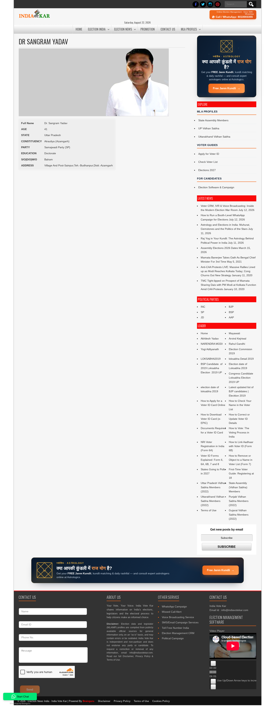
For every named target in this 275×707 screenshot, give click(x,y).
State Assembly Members (213, 120)
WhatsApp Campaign (174, 606)
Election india (97, 29)
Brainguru (88, 701)
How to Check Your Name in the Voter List (240, 405)
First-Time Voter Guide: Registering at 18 (241, 473)
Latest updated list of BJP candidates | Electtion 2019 (241, 391)
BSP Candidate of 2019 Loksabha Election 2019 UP (212, 368)
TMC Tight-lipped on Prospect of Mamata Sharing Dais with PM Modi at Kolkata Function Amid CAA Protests (228, 285)
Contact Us (168, 29)
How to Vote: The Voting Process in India (239, 432)
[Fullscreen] (213, 686)
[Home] (34, 17)
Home (79, 29)
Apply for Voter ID (208, 153)
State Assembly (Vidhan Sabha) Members (238, 487)
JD (202, 317)
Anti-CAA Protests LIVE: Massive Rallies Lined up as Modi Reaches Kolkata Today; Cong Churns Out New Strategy (228, 271)
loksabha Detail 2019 (241, 358)
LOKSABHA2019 (211, 358)
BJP (231, 306)
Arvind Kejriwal (237, 338)
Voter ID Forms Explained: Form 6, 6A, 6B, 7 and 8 (212, 460)
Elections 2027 (207, 170)
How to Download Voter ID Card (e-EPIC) (211, 418)
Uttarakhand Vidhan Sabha (214, 136)
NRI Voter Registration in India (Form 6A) (212, 446)
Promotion (147, 29)
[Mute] (213, 681)
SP (202, 312)
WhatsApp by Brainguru (20, 704)
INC (203, 306)
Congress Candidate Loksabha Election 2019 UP (241, 377)
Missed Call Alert (171, 611)
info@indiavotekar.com (141, 652)
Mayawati (234, 333)
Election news (123, 29)
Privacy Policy (142, 656)
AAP (231, 317)
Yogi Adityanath (210, 349)
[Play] (213, 663)
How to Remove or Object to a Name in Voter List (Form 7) (240, 460)
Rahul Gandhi (237, 343)
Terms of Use (208, 510)
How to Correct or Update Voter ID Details (239, 418)
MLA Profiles (189, 29)
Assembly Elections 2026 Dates (219, 247)
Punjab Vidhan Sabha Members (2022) (238, 501)
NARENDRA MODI (212, 343)
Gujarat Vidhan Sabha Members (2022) (238, 514)
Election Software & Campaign (216, 187)
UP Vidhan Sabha (208, 128)
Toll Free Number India (175, 627)
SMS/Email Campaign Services (180, 622)
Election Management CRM (178, 633)
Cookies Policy (161, 701)
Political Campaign (173, 638)
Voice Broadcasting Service (178, 617)
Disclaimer (128, 656)
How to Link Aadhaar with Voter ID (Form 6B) (241, 446)
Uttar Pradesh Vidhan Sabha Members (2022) (213, 487)
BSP (231, 312)
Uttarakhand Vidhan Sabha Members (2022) (212, 501)
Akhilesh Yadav (210, 338)
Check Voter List (208, 161)
